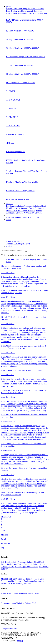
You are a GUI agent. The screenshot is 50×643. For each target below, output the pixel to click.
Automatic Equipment (34, 11)
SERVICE (18, 241)
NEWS (27, 244)
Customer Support (13, 217)
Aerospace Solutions (32, 206)
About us (10, 241)
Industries (24, 259)
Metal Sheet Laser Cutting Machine (20, 9)
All (7, 259)
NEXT (4, 530)
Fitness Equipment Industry (28, 564)
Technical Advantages (15, 244)
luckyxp (20, 640)
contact (9, 246)
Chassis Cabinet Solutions (24, 210)
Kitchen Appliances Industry (26, 566)
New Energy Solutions (33, 213)
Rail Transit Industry (9, 562)
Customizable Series (14, 13)
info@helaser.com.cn (9, 628)
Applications (14, 259)
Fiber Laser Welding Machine (35, 13)
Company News (34, 259)
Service (30, 593)
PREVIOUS (6, 517)
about (8, 220)
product (9, 6)
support (9, 215)
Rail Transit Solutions (15, 206)
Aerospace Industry (26, 562)
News (36, 593)
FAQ (39, 217)
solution (9, 204)
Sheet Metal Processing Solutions (26, 207)
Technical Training (29, 217)
